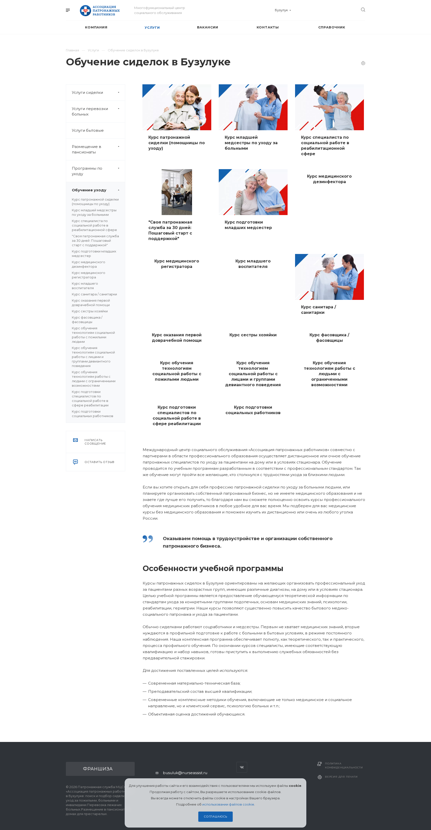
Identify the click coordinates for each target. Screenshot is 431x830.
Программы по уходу (87, 171)
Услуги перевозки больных (90, 111)
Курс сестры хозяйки (90, 311)
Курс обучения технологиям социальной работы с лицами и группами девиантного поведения (93, 357)
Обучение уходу (89, 190)
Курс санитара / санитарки (94, 294)
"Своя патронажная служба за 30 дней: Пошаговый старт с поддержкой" (95, 240)
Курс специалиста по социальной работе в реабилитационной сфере (94, 225)
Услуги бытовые (88, 130)
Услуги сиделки (87, 92)
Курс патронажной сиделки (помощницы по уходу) (176, 143)
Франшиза (98, 769)
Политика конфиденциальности (344, 765)
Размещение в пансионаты (86, 149)
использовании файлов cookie (228, 804)
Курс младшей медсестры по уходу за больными (251, 143)
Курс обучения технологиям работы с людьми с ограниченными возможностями (329, 373)
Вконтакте (241, 767)
